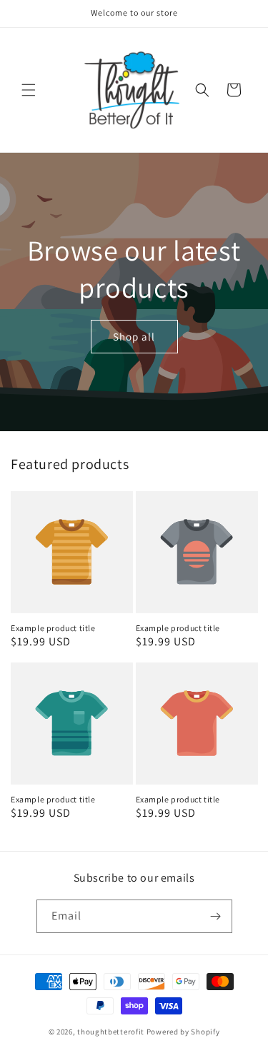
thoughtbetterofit (110, 1032)
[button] (28, 90)
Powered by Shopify (183, 1032)
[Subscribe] (216, 916)
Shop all (134, 336)
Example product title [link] (53, 628)
